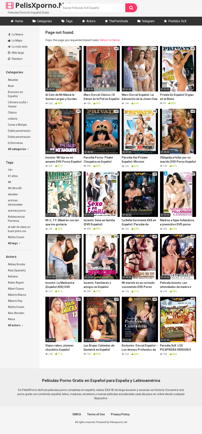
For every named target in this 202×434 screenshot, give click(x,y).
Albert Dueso (16, 288)
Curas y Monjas (17, 124)
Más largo (17, 52)
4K (9, 182)
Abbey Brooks (16, 264)
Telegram (148, 21)
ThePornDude (118, 21)
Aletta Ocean (16, 237)
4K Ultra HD (15, 188)
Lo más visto (19, 46)
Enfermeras (15, 143)
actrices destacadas (15, 202)
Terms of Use (96, 414)
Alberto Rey (15, 300)
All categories (17, 149)
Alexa (11, 319)
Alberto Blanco (17, 294)
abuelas (13, 194)
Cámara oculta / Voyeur (18, 104)
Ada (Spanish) (17, 270)
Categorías (44, 21)
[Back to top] (188, 422)
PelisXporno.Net (42, 5)
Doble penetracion (19, 136)
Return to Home (110, 40)
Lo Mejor (16, 40)
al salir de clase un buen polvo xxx (19, 229)
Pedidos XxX (177, 21)
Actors (90, 21)
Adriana (13, 276)
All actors (14, 325)
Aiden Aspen (16, 282)
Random (16, 58)
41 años (13, 176)
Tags (69, 21)
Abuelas (13, 79)
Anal (11, 86)
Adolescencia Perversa (16, 218)
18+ (10, 169)
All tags (13, 243)
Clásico (12, 112)
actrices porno (17, 210)
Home (19, 21)
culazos (13, 118)
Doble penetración (19, 130)
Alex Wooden (16, 313)
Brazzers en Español (15, 94)
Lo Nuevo (17, 34)
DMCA (77, 414)
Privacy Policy (120, 414)
